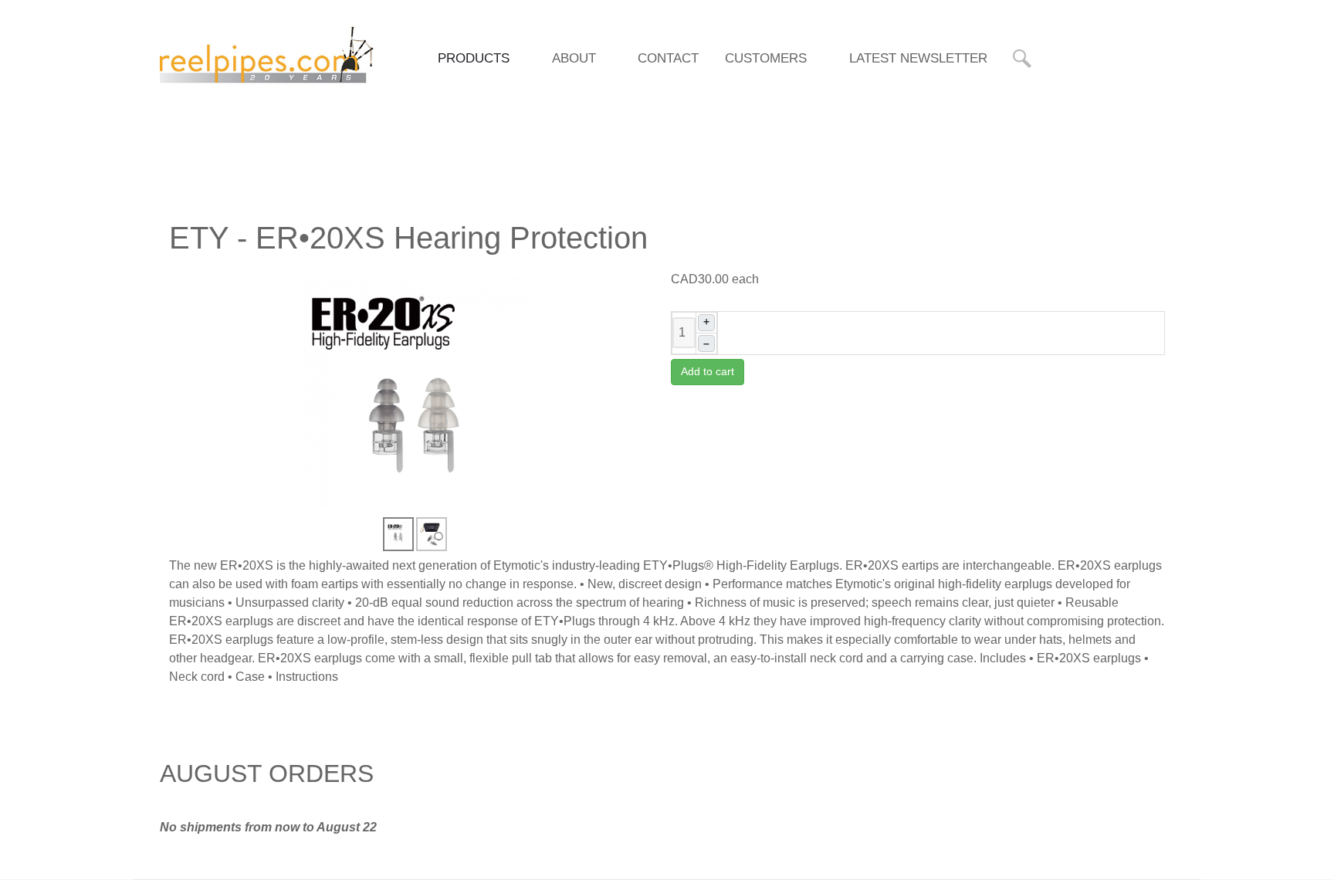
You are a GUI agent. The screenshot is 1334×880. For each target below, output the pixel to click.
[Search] (1024, 59)
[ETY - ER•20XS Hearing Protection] (416, 392)
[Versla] (267, 57)
